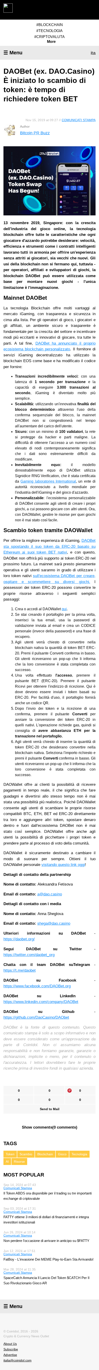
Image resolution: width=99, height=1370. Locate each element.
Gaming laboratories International (48, 481)
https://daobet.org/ (19, 939)
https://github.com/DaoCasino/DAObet (36, 1017)
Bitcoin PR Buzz (35, 133)
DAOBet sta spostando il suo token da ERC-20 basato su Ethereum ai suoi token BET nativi (49, 546)
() (49, 1127)
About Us (10, 1344)
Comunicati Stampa (79, 120)
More (51, 42)
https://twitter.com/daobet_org (29, 955)
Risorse (19, 1161)
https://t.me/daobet (19, 970)
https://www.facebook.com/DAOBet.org (37, 986)
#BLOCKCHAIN (49, 25)
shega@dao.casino (53, 923)
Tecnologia (79, 1154)
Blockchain (45, 1154)
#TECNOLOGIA (49, 31)
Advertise (10, 1355)
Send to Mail (49, 1109)
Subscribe (10, 1349)
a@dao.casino (49, 894)
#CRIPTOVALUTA (49, 37)
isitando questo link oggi (64, 864)
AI (7, 1161)
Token (10, 1154)
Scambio (26, 1154)
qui (64, 609)
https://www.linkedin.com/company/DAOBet (40, 1002)
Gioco (62, 1154)
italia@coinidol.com (17, 1360)
